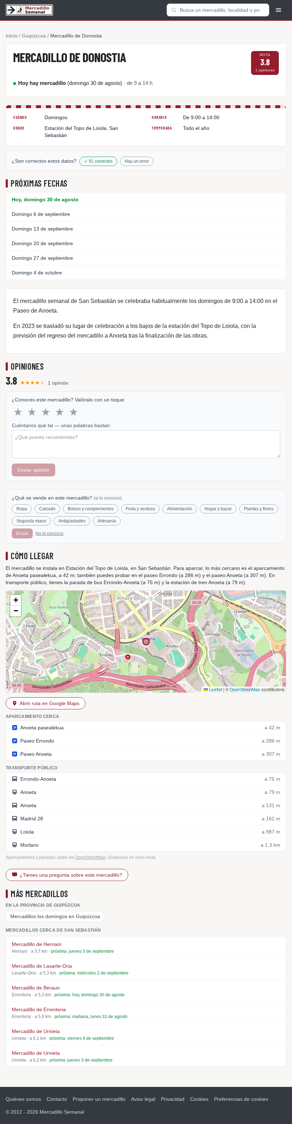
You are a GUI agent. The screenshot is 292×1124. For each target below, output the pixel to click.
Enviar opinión (33, 470)
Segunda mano (31, 520)
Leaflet (215, 689)
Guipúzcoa (34, 36)
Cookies (199, 1099)
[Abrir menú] (278, 10)
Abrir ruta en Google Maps (49, 703)
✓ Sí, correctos (98, 161)
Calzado (47, 508)
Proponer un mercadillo (99, 1099)
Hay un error (137, 161)
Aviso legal (143, 1099)
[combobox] (218, 10)
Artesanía (107, 520)
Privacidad (172, 1099)
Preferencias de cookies (241, 1099)
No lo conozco (49, 533)
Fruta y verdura (140, 508)
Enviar (22, 533)
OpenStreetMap (245, 689)
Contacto (57, 1099)
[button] (15, 600)
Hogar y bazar (218, 508)
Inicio (11, 36)
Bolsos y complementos (91, 508)
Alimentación (179, 508)
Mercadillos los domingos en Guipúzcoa (55, 916)
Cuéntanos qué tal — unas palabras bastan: (61, 425)
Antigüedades (71, 520)
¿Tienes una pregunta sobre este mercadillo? (71, 875)
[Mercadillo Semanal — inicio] (29, 10)
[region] (146, 641)
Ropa (21, 508)
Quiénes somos (23, 1099)
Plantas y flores (258, 508)
